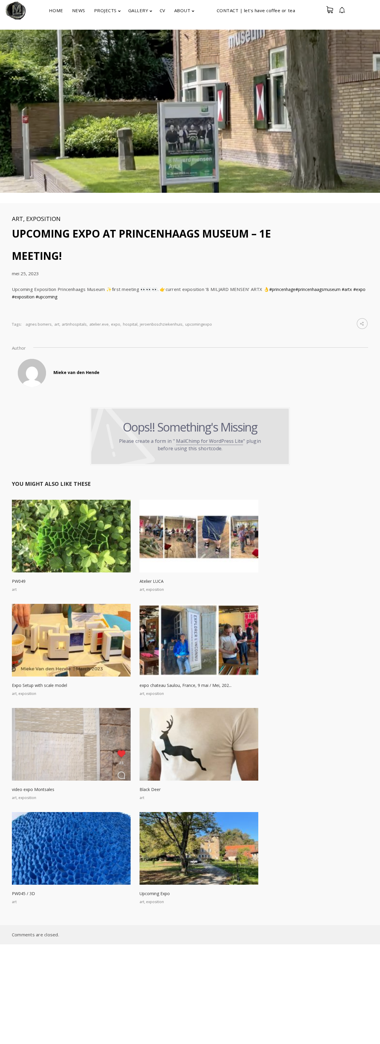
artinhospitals (74, 324)
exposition (43, 219)
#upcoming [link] (46, 297)
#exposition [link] (23, 297)
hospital (130, 324)
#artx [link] (347, 289)
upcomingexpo (198, 324)
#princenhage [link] (282, 289)
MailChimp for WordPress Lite (209, 441)
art (17, 219)
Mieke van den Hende (76, 372)
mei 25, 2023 (25, 273)
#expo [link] (359, 289)
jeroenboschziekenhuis (161, 324)
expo (115, 324)
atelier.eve (99, 324)
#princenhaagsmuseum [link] (318, 289)
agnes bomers (39, 324)
